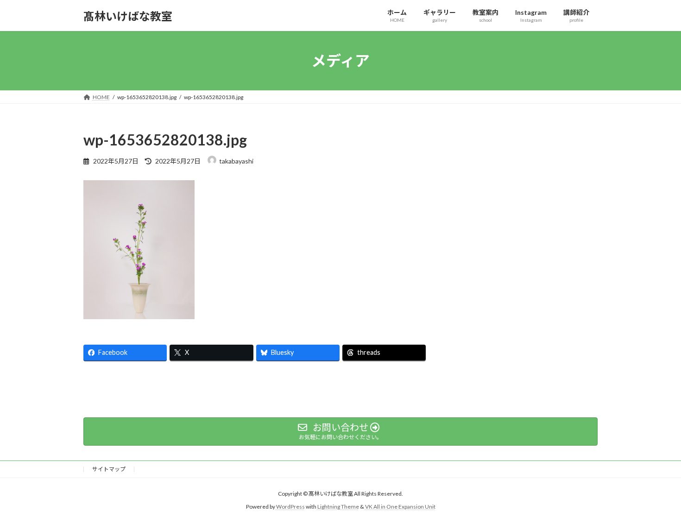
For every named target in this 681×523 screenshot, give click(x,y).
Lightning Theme (338, 507)
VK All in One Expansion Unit (400, 507)
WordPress (290, 507)
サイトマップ (109, 469)
